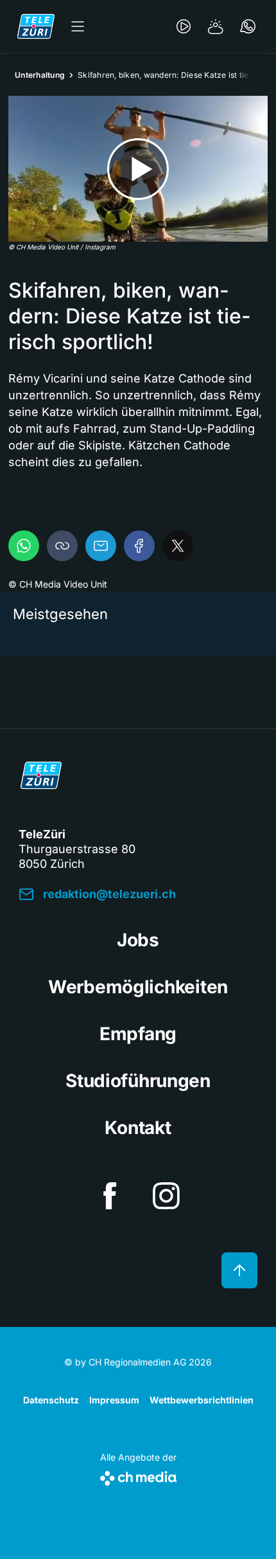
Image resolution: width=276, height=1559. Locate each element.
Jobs (138, 940)
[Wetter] (215, 26)
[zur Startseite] (35, 26)
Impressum (114, 1399)
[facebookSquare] (110, 1196)
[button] (62, 545)
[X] (177, 545)
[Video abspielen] (138, 169)
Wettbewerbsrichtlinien (202, 1399)
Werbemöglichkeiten (138, 987)
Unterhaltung (40, 75)
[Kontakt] (247, 26)
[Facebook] (139, 545)
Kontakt (138, 1128)
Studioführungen (138, 1081)
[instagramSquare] (166, 1196)
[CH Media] (138, 1475)
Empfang (138, 1034)
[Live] (183, 26)
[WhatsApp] (23, 545)
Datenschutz (51, 1399)
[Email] (100, 545)
